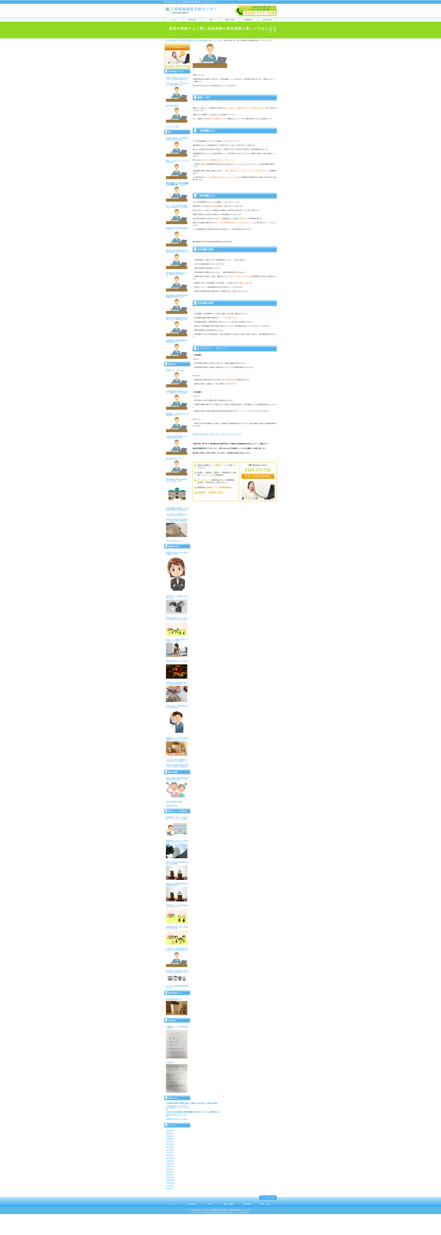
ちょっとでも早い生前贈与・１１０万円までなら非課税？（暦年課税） (177, 760)
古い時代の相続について (175, 541)
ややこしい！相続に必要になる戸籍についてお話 (177, 640)
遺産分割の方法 (171, 805)
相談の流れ (192, 20)
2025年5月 (170, 1130)
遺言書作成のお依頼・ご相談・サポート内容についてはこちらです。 (218, 434)
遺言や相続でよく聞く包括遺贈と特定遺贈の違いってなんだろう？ (177, 183)
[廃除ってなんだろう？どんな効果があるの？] (176, 171)
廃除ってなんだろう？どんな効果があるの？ (177, 161)
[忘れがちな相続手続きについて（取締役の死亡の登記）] (176, 447)
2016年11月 (170, 1158)
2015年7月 (170, 1188)
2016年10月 (170, 1161)
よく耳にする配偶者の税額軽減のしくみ (177, 986)
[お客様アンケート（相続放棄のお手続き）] (176, 1044)
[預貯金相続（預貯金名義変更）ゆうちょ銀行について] (176, 493)
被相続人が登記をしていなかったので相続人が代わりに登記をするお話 (177, 618)
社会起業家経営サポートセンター (240, 1210)
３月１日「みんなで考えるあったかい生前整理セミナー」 (177, 84)
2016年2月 (170, 1174)
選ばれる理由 (230, 20)
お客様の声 (171, 1062)
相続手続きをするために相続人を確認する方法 (177, 553)
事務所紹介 (249, 20)
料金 (211, 20)
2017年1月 (170, 1155)
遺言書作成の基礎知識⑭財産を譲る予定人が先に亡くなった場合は (177, 251)
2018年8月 (170, 1136)
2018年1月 (170, 1141)
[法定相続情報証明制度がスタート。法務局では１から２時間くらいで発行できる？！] (176, 402)
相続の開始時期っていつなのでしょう (177, 661)
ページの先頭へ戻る (268, 1197)
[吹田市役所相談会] (176, 115)
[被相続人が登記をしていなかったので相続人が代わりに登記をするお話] (176, 628)
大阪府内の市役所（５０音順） (177, 1119)
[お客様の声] (176, 1078)
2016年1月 (170, 1177)
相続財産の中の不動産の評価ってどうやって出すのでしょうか (177, 971)
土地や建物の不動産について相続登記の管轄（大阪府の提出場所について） (177, 508)
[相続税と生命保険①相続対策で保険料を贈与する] (176, 894)
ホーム (173, 20)
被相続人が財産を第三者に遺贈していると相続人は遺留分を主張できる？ (177, 765)
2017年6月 (170, 1147)
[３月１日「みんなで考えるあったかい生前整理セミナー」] (176, 94)
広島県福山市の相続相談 (218, 1210)
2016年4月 (170, 1169)
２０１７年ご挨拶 (172, 126)
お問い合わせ (267, 20)
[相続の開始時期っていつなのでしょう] (176, 671)
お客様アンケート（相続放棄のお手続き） (177, 1027)
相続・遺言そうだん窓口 (200, 1210)
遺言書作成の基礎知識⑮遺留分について (177, 228)
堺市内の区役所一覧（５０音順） (176, 1115)
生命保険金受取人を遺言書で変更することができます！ (177, 138)
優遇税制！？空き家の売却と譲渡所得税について (177, 414)
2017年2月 (170, 1152)
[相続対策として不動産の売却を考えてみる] (176, 607)
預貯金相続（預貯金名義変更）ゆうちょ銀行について (177, 480)
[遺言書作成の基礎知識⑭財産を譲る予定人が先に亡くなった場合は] (176, 261)
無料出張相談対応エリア (175, 999)
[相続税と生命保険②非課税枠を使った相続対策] (176, 873)
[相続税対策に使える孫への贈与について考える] (176, 937)
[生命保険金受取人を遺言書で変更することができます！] (176, 149)
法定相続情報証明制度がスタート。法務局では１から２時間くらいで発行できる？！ (177, 392)
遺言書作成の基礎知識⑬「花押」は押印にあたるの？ (176, 273)
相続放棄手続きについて (175, 458)
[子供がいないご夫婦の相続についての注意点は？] (176, 721)
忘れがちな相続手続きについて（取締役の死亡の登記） (177, 436)
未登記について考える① (175, 370)
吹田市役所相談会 (172, 105)
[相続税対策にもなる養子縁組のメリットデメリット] (176, 916)
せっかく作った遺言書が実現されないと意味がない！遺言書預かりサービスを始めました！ (177, 206)
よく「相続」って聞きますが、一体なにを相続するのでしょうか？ (177, 514)
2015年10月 (170, 1183)
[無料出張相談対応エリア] (176, 1008)
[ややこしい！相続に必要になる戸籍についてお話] (176, 650)
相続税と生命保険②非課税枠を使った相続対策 (177, 862)
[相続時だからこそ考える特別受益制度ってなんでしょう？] (176, 748)
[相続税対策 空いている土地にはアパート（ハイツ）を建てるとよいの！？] (176, 829)
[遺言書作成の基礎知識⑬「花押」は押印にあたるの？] (176, 284)
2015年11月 (170, 1180)
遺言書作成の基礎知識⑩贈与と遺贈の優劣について (177, 341)
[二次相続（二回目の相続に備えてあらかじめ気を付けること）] (176, 959)
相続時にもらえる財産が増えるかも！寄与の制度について (177, 683)
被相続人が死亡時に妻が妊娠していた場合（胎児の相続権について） (177, 520)
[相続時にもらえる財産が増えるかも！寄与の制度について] (176, 694)
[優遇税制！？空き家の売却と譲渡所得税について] (176, 424)
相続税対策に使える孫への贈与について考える (177, 927)
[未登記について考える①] (176, 379)
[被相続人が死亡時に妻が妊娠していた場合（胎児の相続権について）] (176, 530)
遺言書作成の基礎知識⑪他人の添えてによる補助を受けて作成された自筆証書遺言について (177, 318)
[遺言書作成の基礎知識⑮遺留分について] (176, 239)
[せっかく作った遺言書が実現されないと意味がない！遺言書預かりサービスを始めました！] (176, 216)
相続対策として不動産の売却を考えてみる (177, 597)
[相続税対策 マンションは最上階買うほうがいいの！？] (176, 851)
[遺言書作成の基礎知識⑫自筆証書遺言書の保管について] (176, 306)
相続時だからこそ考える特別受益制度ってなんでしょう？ (177, 738)
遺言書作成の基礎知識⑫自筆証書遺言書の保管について (177, 296)
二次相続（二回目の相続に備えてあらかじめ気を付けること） (177, 949)
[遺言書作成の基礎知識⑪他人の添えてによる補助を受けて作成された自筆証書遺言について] (176, 328)
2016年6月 (170, 1163)
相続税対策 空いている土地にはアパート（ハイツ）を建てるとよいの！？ (177, 818)
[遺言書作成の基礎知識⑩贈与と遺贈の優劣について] (176, 351)
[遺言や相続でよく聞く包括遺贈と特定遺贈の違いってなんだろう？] (176, 194)
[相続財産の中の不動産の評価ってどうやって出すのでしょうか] (176, 978)
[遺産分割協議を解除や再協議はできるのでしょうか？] (176, 790)
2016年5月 (170, 1166)
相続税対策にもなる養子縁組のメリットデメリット (177, 906)
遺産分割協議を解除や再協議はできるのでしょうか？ (177, 779)
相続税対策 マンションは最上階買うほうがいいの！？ (177, 841)
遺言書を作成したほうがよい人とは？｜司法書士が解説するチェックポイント (177, 78)
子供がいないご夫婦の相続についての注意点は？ (177, 706)
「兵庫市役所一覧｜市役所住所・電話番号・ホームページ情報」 (177, 1107)
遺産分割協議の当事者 (174, 801)
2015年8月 (170, 1185)
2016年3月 (170, 1172)
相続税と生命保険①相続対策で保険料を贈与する (177, 884)
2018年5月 (170, 1139)
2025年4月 (170, 1133)
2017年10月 (170, 1144)
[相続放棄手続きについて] (176, 468)
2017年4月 (170, 1150)
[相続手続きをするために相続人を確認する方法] (176, 574)
